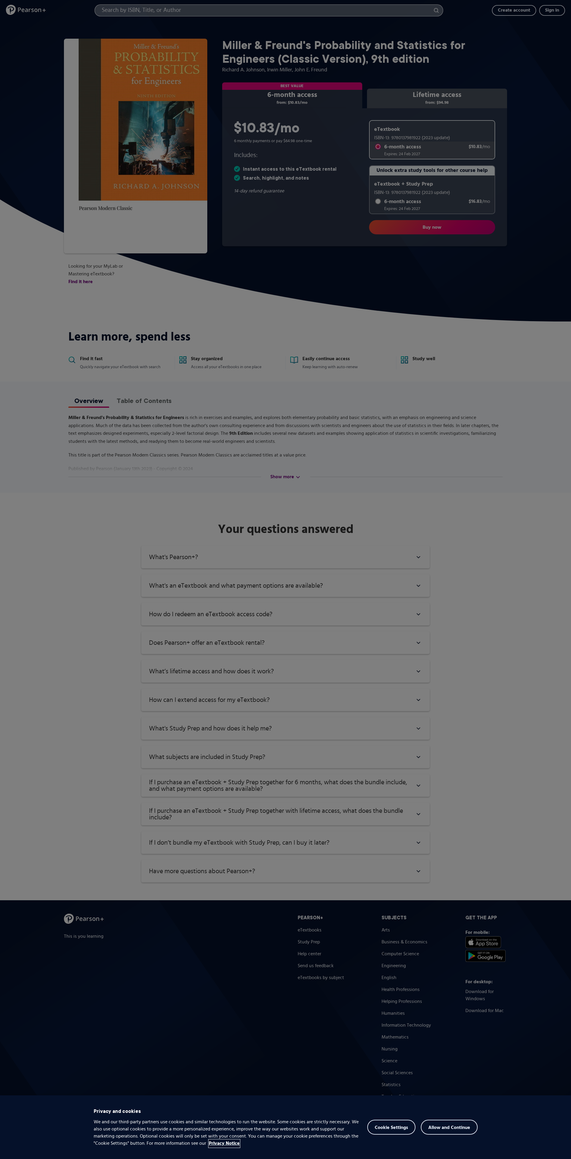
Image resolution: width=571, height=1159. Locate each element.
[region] (285, 1127)
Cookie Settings (391, 1128)
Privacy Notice (224, 1143)
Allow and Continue (449, 1128)
